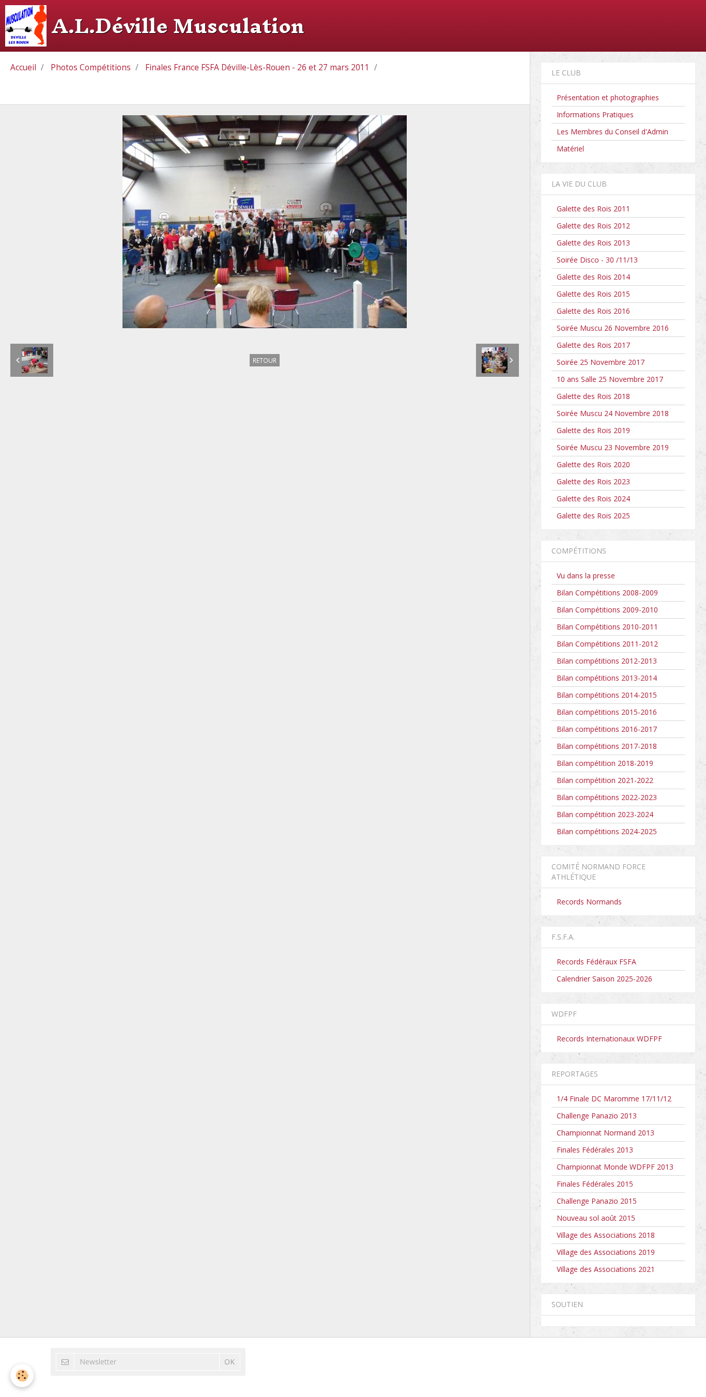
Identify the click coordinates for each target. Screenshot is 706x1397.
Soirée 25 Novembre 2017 (600, 362)
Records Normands (589, 902)
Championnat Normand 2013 (605, 1133)
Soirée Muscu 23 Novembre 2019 (613, 447)
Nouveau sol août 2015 (596, 1218)
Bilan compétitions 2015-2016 (607, 712)
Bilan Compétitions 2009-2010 (607, 610)
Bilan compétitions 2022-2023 (607, 797)
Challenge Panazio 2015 (597, 1201)
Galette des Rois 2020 (593, 464)
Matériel (570, 148)
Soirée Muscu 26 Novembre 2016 (613, 328)
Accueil (23, 67)
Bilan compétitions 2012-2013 (607, 661)
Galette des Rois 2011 (593, 208)
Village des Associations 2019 (606, 1252)
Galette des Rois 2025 (593, 515)
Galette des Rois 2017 (593, 345)
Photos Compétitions (91, 67)
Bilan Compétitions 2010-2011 (607, 627)
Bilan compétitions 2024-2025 (607, 831)
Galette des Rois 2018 (593, 396)
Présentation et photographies (608, 97)
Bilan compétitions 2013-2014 (607, 678)
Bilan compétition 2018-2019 (605, 763)
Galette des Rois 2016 (593, 311)
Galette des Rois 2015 (593, 294)
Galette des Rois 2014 (593, 277)
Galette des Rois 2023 (593, 481)
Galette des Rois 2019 (593, 430)
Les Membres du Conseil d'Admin (612, 131)
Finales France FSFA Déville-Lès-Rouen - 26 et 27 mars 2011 (257, 67)
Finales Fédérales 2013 (595, 1150)
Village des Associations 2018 (606, 1235)
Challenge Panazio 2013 (597, 1115)
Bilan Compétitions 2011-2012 (607, 644)
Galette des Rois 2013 (593, 243)
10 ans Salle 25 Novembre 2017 (610, 379)
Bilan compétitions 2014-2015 (607, 695)
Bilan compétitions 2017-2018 (607, 746)
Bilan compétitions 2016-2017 (607, 729)
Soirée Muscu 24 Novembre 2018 (613, 413)
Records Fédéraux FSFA (596, 961)
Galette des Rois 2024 (593, 498)
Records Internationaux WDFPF (609, 1038)
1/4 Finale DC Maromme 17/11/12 (614, 1098)
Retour (265, 360)
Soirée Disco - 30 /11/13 (597, 260)
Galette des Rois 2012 (593, 226)
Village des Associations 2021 (606, 1269)
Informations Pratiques (595, 114)
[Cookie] (22, 1375)
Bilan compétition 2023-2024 (605, 814)
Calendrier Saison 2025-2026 (604, 979)
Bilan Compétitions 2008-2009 (607, 592)
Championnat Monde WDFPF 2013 (615, 1167)
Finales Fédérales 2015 (595, 1184)
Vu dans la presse (586, 575)
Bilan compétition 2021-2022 (605, 780)
